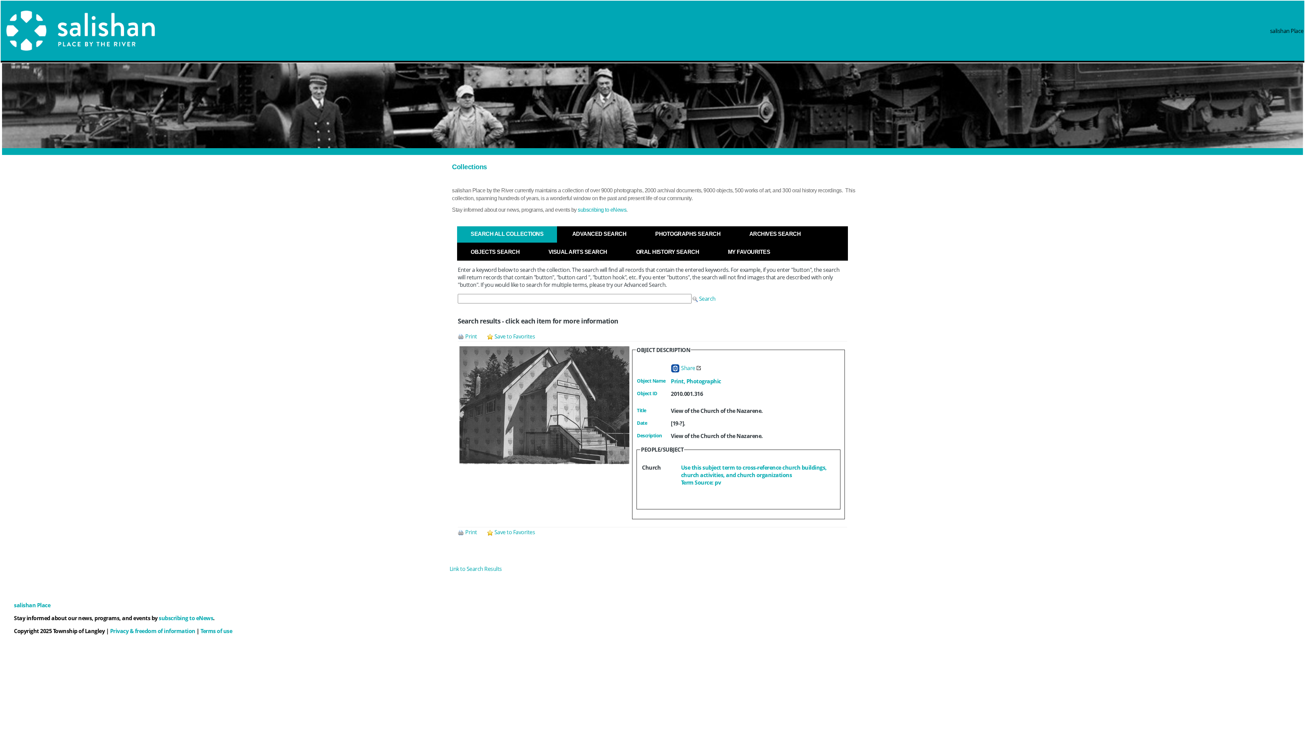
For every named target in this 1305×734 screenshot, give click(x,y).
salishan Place (1287, 31)
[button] (704, 298)
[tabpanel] (652, 406)
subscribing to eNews (602, 210)
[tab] (507, 234)
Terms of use (216, 631)
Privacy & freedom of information (152, 631)
